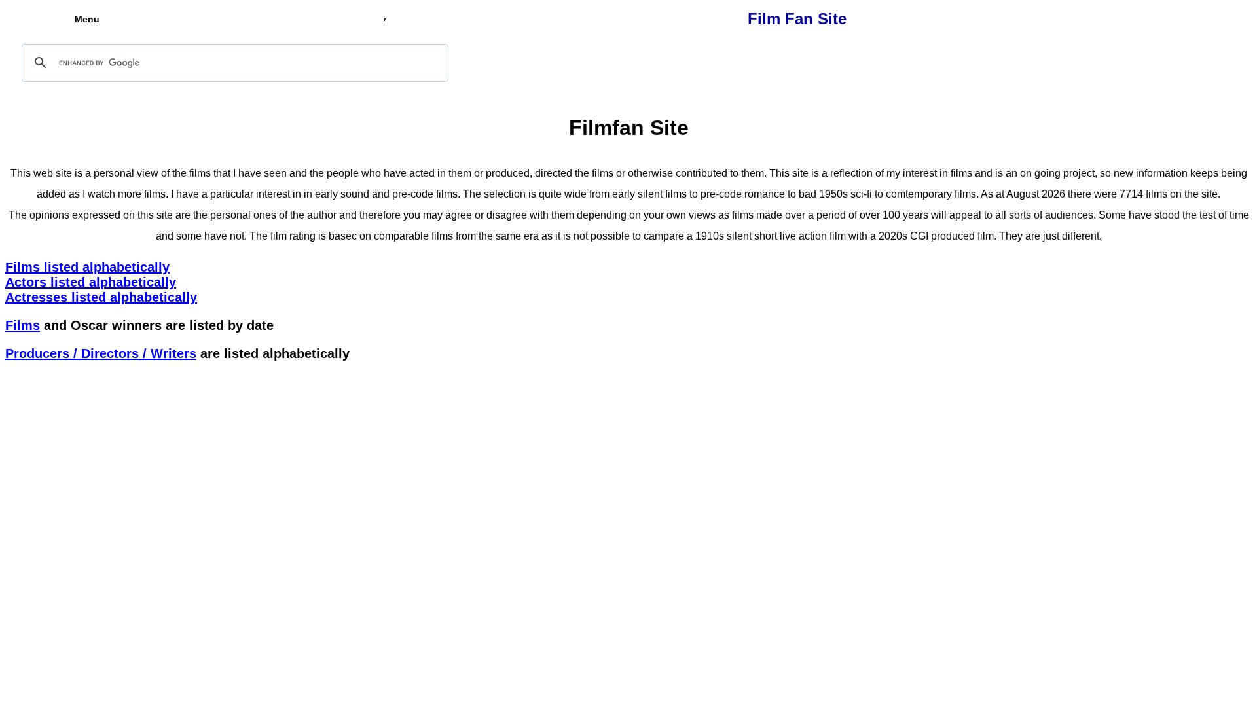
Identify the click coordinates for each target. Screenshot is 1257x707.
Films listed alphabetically (87, 267)
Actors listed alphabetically (90, 282)
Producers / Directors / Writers (100, 353)
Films (22, 325)
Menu (87, 19)
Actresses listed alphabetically (101, 297)
